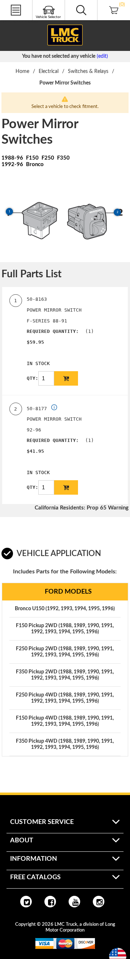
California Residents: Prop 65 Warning (82, 508)
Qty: (32, 378)
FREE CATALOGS (19, 21)
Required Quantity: (53, 331)
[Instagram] (98, 901)
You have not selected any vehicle (58, 56)
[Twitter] (26, 901)
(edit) (102, 56)
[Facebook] (50, 901)
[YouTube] (74, 901)
